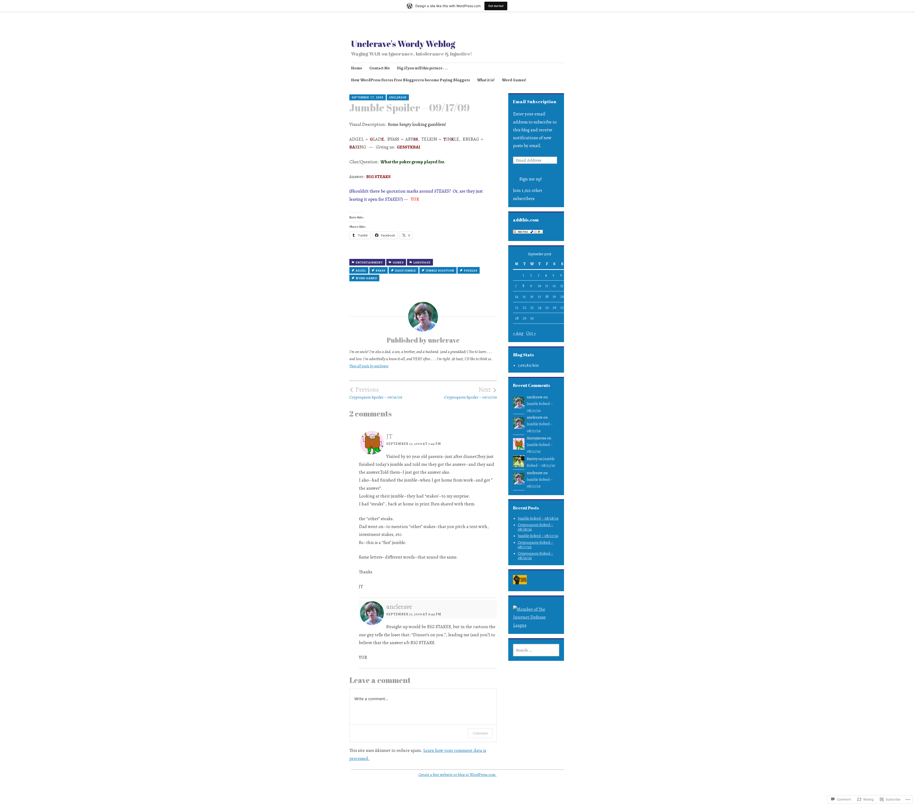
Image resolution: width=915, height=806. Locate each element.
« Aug (518, 333)
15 (524, 296)
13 (561, 285)
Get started (495, 6)
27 (562, 307)
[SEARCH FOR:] (536, 650)
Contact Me (379, 68)
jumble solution (440, 270)
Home (356, 68)
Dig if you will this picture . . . (422, 68)
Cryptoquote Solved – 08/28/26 (535, 527)
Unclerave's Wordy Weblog (403, 43)
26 (554, 307)
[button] (520, 581)
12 (554, 285)
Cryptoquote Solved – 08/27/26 (535, 545)
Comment (480, 733)
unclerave (398, 97)
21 (516, 307)
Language (422, 262)
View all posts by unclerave (368, 366)
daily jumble (405, 270)
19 (554, 296)
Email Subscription (534, 101)
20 (562, 296)
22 (524, 307)
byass (380, 270)
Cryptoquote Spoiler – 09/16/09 (375, 393)
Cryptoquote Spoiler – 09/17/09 (470, 393)
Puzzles (470, 270)
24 (539, 307)
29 (524, 318)
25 (547, 307)
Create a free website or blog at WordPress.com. (457, 774)
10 (539, 285)
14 (516, 296)
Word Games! (514, 80)
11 (546, 285)
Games (398, 262)
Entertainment (369, 262)
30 (532, 318)
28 (517, 318)
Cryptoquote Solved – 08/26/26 (535, 556)
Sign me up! (530, 179)
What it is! (486, 80)
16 (532, 296)
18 (547, 296)
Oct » (531, 333)
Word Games (366, 278)
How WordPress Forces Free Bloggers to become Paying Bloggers (410, 80)
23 (532, 307)
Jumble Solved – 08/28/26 (538, 518)
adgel (361, 270)
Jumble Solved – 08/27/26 (538, 536)
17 (539, 296)
